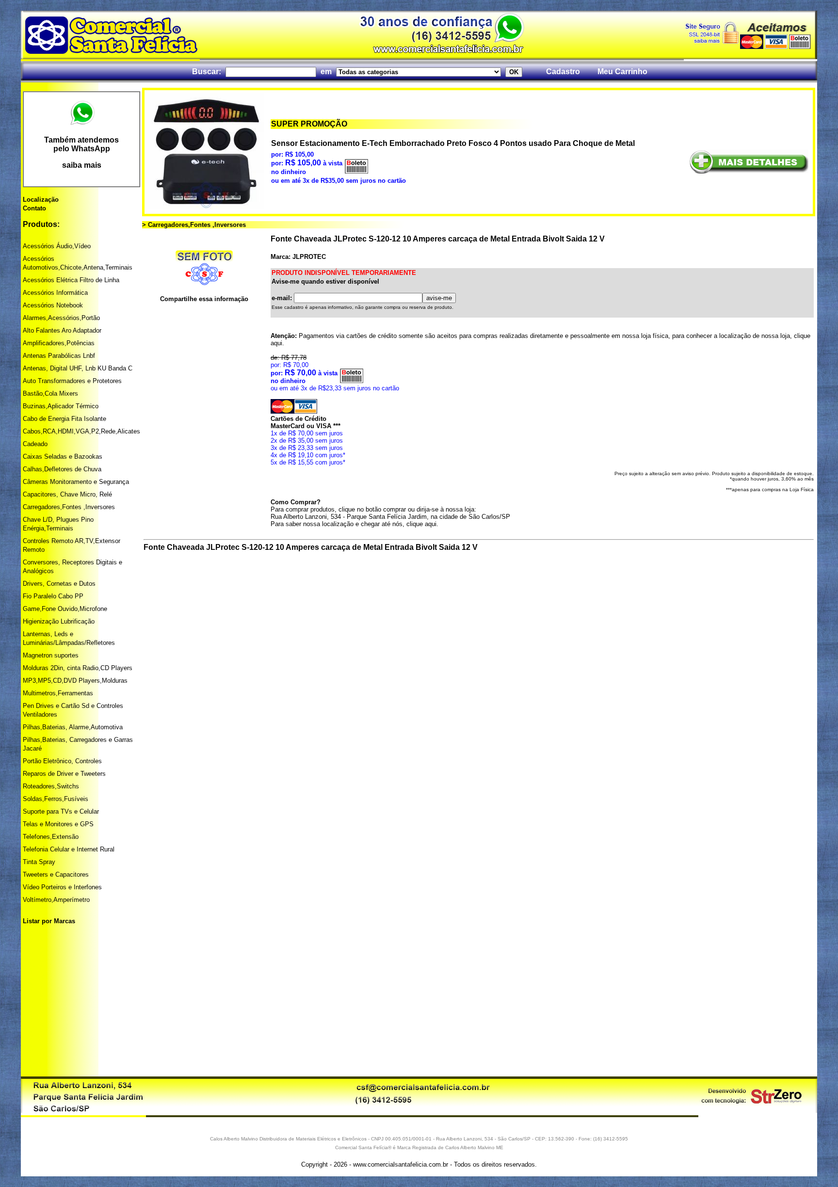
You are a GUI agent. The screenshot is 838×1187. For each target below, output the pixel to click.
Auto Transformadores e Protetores (72, 381)
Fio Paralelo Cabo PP (53, 596)
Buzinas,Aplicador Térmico (60, 406)
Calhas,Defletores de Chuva (62, 469)
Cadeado (35, 444)
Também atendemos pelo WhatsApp (81, 144)
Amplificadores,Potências (59, 343)
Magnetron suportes (51, 655)
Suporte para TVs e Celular (61, 811)
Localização (41, 199)
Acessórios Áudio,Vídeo (57, 246)
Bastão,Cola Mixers (50, 393)
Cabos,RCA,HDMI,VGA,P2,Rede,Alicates (81, 431)
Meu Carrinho (622, 71)
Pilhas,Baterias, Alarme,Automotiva (73, 727)
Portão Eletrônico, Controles (62, 761)
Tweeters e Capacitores (56, 874)
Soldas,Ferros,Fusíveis (55, 798)
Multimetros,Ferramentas (58, 693)
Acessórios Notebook (53, 305)
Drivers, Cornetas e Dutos (59, 583)
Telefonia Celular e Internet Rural (68, 849)
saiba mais (81, 165)
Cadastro (563, 71)
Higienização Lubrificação (59, 621)
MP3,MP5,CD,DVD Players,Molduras (75, 680)
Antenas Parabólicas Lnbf (59, 355)
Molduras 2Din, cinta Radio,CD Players (77, 668)
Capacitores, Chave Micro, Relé (67, 494)
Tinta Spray (39, 862)
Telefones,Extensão (51, 836)
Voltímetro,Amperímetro (56, 899)
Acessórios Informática (55, 292)
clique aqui (421, 524)
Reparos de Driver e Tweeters (64, 773)
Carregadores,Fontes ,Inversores (69, 507)
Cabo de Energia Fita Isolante (64, 418)
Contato (34, 208)
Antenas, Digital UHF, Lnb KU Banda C (77, 368)
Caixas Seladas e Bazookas (62, 456)
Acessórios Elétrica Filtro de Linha (71, 280)
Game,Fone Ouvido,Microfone (65, 608)
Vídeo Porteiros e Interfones (62, 887)
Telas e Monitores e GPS (58, 824)
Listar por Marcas (49, 921)
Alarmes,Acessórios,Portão (61, 317)
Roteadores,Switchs (51, 786)
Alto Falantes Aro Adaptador (62, 330)
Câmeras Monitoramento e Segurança (76, 481)
